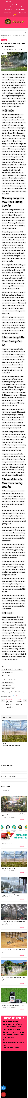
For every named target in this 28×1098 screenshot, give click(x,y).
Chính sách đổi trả (6, 842)
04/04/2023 (5, 817)
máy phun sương (18, 669)
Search (25, 32)
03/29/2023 (5, 870)
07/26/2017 (5, 843)
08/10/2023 (5, 896)
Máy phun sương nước (7, 691)
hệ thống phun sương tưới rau (12, 745)
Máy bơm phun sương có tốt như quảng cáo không (13, 1005)
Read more (22, 819)
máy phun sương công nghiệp (8, 679)
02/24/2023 (5, 952)
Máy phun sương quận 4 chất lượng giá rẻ (11, 895)
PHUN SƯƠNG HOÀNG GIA (9, 49)
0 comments (13, 817)
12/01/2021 (5, 1007)
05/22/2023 (5, 924)
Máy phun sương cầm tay (7, 672)
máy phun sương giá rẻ (7, 685)
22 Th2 (4, 53)
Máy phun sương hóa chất (8, 688)
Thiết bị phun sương (19, 691)
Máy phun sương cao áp (7, 675)
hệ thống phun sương (7, 669)
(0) (19, 49)
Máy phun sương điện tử (7, 682)
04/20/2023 (5, 980)
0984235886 (14, 1048)
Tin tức (9, 35)
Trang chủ (3, 35)
